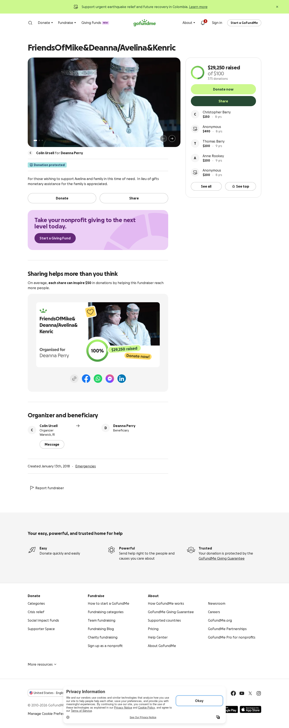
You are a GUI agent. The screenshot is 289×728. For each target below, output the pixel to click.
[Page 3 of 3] (42, 140)
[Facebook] (86, 378)
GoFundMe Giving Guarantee (222, 558)
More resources (40, 664)
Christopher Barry (217, 112)
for (59, 153)
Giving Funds (94, 23)
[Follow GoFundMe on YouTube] (242, 693)
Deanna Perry (124, 426)
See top (242, 186)
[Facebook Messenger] (110, 378)
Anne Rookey (213, 156)
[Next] (172, 138)
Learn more (198, 7)
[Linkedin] (121, 378)
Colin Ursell (49, 426)
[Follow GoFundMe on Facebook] (233, 693)
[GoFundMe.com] (144, 23)
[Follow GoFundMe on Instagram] (259, 693)
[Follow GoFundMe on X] (250, 693)
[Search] (30, 23)
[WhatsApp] (98, 378)
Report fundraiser (49, 488)
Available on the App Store (250, 709)
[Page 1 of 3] (35, 140)
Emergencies (85, 466)
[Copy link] (74, 378)
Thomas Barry (213, 141)
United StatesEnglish (50, 693)
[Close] (277, 6)
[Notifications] (202, 23)
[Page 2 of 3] (39, 140)
